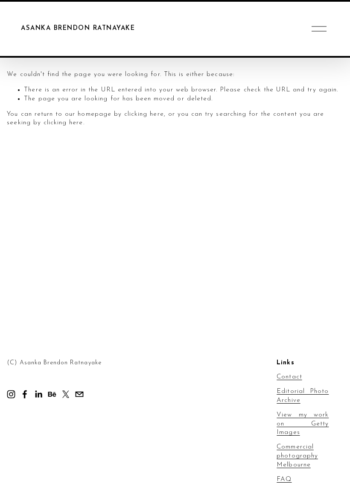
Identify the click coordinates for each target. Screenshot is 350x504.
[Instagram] (11, 394)
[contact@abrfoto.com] (79, 394)
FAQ (284, 479)
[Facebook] (24, 394)
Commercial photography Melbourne (297, 456)
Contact (289, 377)
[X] (65, 394)
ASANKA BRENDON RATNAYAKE (78, 28)
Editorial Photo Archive (303, 396)
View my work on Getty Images (303, 424)
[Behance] (52, 394)
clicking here (144, 114)
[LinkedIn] (38, 394)
